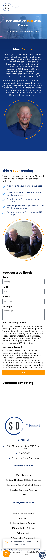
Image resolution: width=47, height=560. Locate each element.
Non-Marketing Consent (14, 322)
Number (6, 296)
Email (5, 286)
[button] (42, 555)
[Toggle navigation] (37, 7)
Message (7, 306)
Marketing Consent (12, 347)
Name (5, 277)
